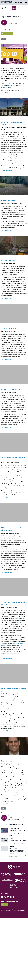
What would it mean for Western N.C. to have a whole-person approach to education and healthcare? (17, 851)
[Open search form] (5, 8)
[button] (5, 29)
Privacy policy (13, 914)
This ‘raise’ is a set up (7, 761)
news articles (10, 85)
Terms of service (4, 914)
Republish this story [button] (7, 33)
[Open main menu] (2, 8)
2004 (10, 488)
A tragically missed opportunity (11, 389)
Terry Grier (15, 618)
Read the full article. (6, 170)
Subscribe (4, 904)
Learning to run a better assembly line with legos (17, 841)
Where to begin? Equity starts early (17, 831)
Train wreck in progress (8, 260)
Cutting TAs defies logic (8, 328)
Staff (9, 22)
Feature (3, 38)
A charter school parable (9, 200)
